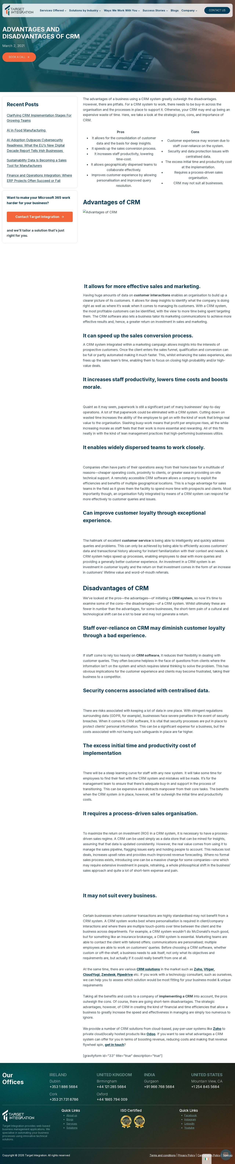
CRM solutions (148, 969)
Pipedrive (125, 974)
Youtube (189, 1127)
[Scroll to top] (225, 1147)
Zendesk (108, 974)
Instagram (190, 1119)
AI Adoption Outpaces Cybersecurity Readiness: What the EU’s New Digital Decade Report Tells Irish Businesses (36, 145)
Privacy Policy (186, 1155)
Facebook (190, 1115)
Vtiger (209, 969)
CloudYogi (91, 974)
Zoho (198, 969)
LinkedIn (189, 1123)
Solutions (71, 1127)
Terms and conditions (163, 1155)
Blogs (175, 10)
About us (71, 1115)
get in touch (114, 1045)
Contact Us (217, 10)
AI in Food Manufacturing (26, 130)
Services (71, 1123)
